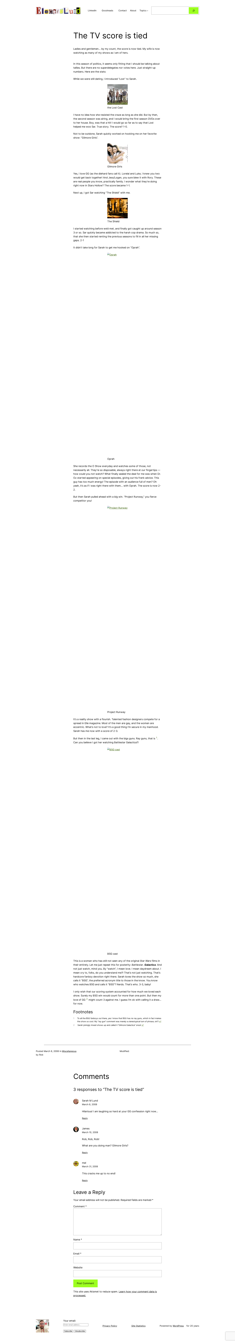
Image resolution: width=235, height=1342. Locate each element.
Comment (80, 1206)
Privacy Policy (110, 1325)
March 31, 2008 (90, 1166)
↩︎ (160, 1021)
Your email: (69, 1320)
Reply (85, 1118)
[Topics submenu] (147, 10)
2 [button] (87, 999)
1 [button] (156, 737)
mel (84, 1162)
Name (77, 1239)
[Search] (193, 10)
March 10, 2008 (90, 1132)
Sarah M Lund (90, 1100)
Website (77, 1267)
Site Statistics (138, 1325)
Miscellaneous (69, 1051)
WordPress (178, 1325)
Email (77, 1253)
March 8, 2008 (89, 1104)
